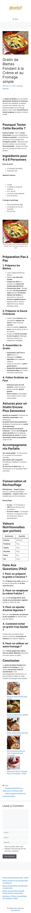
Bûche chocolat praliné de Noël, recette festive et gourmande (16, 753)
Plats (6, 785)
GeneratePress (15, 910)
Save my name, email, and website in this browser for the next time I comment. (15, 849)
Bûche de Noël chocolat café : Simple (15, 877)
